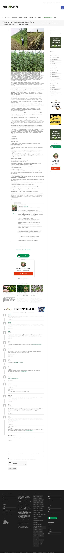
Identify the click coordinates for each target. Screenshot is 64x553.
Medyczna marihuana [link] (55, 78)
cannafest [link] (35, 500)
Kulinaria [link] (53, 68)
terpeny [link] (35, 541)
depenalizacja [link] (36, 504)
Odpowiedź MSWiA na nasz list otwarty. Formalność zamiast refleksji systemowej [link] (24, 516)
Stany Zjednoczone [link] (37, 539)
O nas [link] (4, 497)
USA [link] (41, 543)
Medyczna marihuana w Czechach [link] (38, 527)
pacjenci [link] (35, 533)
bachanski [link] (35, 498)
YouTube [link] (49, 529)
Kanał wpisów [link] (5, 521)
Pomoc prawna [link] (58, 2)
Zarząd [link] (4, 506)
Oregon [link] (41, 531)
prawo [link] (53, 87)
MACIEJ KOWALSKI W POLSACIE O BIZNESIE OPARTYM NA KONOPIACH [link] (22, 294)
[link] (62, 7)
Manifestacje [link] (54, 72)
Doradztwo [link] (45, 2)
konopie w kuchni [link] (37, 514)
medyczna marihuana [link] (37, 524)
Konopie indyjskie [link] (37, 512)
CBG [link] (42, 500)
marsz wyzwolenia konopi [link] (38, 520)
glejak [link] (35, 506)
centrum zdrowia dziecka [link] (38, 502)
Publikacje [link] (53, 91)
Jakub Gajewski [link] (22, 205)
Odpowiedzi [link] (10, 319)
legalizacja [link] (43, 514)
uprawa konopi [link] (36, 543)
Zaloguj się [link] (4, 520)
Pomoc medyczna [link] (51, 2)
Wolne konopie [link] (14, 17)
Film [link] (52, 61)
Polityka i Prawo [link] (54, 83)
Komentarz (10, 440)
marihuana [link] (35, 518)
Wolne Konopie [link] (25, 206)
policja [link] (39, 533)
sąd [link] (42, 539)
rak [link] (34, 537)
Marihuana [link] (53, 74)
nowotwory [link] (35, 529)
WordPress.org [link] (5, 523)
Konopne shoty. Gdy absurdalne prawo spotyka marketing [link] (24, 523)
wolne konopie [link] (36, 545)
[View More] (55, 17)
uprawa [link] (41, 541)
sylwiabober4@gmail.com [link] (18, 362)
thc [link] (38, 541)
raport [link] (37, 537)
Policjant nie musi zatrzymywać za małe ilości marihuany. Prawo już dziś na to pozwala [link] (24, 501)
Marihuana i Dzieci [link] (54, 76)
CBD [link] (39, 500)
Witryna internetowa (36, 453)
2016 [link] (34, 496)
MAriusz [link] (9, 348)
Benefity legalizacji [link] (54, 57)
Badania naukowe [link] (54, 55)
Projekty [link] (25, 17)
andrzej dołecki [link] (39, 496)
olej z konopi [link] (36, 531)
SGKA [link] (9, 331)
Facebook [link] (50, 524)
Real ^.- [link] (49, 533)
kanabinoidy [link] (36, 508)
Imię (9, 453)
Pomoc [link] (20, 17)
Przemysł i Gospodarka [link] (55, 89)
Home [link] (49, 496)
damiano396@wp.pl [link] (29, 430)
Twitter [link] (49, 527)
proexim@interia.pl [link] (24, 371)
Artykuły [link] (7, 17)
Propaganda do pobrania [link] (7, 510)
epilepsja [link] (41, 504)
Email (22, 453)
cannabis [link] (40, 498)
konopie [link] (41, 510)
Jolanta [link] (9, 314)
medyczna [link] (35, 522)
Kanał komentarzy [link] (6, 522)
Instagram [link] (50, 531)
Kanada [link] (40, 508)
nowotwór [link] (40, 529)
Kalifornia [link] (42, 506)
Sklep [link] (30, 17)
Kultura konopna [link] (54, 70)
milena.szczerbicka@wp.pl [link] (37, 344)
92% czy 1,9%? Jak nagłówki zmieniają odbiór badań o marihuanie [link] (24, 497)
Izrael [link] (38, 506)
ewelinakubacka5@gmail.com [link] (13, 378)
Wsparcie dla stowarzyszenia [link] (7, 515)
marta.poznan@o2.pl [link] (14, 420)
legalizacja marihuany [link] (37, 516)
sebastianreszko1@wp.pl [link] (12, 399)
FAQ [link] (35, 17)
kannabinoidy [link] (36, 510)
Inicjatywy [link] (53, 63)
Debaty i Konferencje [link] (55, 59)
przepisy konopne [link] (40, 535)
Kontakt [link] (39, 17)
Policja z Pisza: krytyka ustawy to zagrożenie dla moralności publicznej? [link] (24, 520)
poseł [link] (43, 533)
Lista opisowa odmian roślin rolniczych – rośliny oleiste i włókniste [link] (37, 294)
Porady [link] (53, 85)
